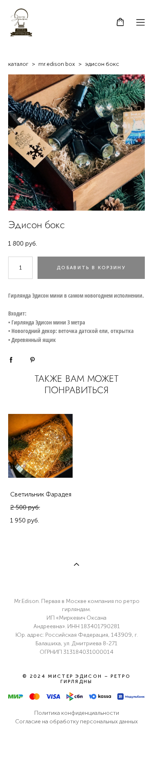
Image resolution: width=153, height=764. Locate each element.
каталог (18, 64)
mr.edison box (56, 64)
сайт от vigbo (76, 744)
